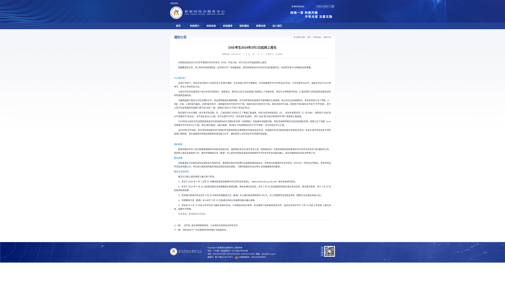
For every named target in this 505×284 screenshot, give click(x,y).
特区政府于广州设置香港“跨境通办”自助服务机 (204, 230)
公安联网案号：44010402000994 (252, 257)
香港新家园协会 (298, 6)
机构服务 (228, 26)
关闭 (279, 54)
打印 (269, 54)
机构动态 (211, 26)
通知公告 (327, 37)
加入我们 (277, 26)
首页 (178, 26)
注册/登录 (174, 3)
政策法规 (261, 26)
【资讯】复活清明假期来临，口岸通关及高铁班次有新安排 (210, 225)
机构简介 (195, 26)
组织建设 (244, 26)
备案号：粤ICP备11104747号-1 (220, 257)
